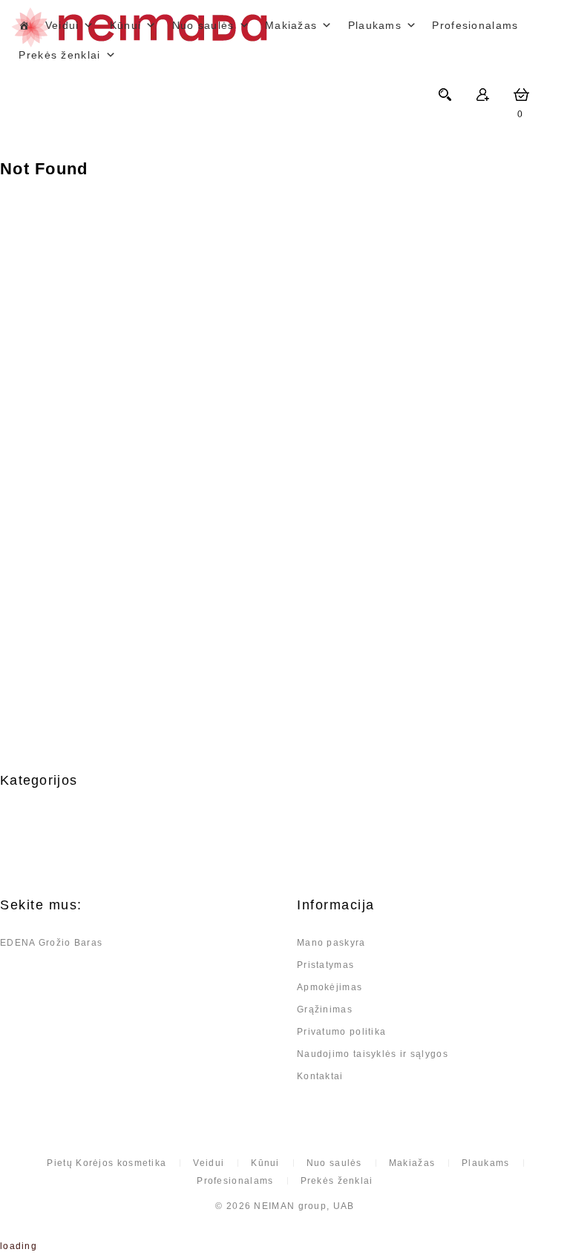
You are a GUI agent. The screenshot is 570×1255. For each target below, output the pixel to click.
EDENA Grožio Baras (51, 943)
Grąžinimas (325, 1009)
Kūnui (126, 25)
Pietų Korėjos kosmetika (106, 1163)
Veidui (62, 25)
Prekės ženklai (337, 1181)
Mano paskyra (331, 943)
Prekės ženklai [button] (59, 55)
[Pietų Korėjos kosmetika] (24, 25)
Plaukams (375, 25)
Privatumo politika (341, 1032)
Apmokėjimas (329, 987)
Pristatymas (325, 965)
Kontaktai (320, 1076)
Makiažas (291, 25)
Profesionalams (475, 25)
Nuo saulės (203, 25)
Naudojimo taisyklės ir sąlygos (372, 1054)
